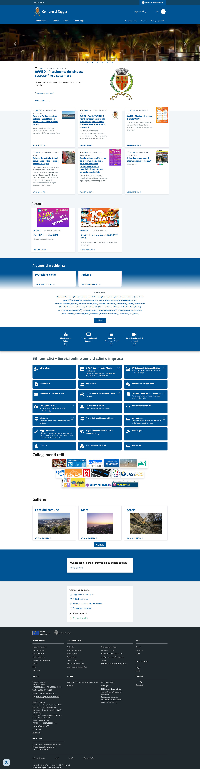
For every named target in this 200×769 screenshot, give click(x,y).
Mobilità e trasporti (107, 650)
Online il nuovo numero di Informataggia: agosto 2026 (139, 159)
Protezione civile (130, 21)
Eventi (138, 671)
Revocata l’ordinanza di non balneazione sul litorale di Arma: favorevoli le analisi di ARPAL (45, 120)
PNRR (136, 313)
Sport (86, 313)
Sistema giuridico (67, 313)
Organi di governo (38, 657)
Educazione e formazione (75, 663)
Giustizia (130, 303)
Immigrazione (139, 303)
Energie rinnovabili (85, 303)
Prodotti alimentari (109, 310)
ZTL (131, 313)
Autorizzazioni (71, 657)
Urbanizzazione (123, 313)
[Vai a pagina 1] (87, 62)
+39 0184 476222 (45, 690)
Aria (103, 297)
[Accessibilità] (6, 762)
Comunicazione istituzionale (127, 300)
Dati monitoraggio (38, 758)
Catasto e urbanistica (74, 660)
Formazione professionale (107, 303)
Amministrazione (41, 20)
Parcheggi (62, 310)
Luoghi (138, 667)
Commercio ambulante (109, 300)
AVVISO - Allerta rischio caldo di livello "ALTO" (139, 117)
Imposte (63, 307)
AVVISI (38, 152)
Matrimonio (117, 307)
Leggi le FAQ (105, 694)
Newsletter (139, 685)
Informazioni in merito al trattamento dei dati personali (82, 684)
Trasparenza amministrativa (108, 313)
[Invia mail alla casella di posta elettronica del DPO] (50, 744)
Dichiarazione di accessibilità (111, 689)
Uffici (34, 667)
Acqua (76, 297)
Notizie (138, 647)
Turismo (143, 21)
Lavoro (109, 307)
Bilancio (66, 300)
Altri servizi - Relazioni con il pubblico (114, 663)
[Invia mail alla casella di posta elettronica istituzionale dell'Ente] (46, 693)
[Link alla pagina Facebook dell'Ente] (137, 682)
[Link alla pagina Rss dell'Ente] (140, 682)
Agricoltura (83, 297)
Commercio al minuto (94, 300)
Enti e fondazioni (38, 653)
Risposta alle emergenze (133, 310)
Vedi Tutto (100, 545)
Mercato (125, 307)
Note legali (105, 685)
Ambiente (70, 647)
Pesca (84, 310)
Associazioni (139, 297)
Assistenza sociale (128, 297)
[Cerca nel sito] (162, 11)
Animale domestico (94, 297)
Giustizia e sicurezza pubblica (77, 667)
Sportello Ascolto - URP (40, 726)
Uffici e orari (36, 729)
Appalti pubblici (72, 653)
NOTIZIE (40, 68)
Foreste (94, 303)
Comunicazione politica (63, 303)
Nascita (137, 307)
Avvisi (138, 653)
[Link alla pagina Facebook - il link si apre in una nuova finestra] (143, 11)
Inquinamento (78, 307)
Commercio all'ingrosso (78, 300)
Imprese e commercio (108, 647)
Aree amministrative (39, 647)
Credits (71, 758)
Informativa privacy (108, 682)
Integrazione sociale (91, 307)
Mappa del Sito (88, 758)
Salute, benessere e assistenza (111, 653)
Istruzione (102, 307)
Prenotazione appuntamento (111, 699)
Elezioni (74, 303)
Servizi (66, 20)
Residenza (120, 310)
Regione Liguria (39, 2)
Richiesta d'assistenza (108, 702)
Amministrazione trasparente (111, 692)
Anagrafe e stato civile (74, 650)
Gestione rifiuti (121, 303)
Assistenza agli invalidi (113, 297)
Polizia (100, 310)
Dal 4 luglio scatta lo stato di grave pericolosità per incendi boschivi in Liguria (46, 161)
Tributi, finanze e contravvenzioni (112, 657)
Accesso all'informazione (64, 297)
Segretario (36, 670)
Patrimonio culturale (73, 310)
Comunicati (139, 650)
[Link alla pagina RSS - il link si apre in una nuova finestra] (145, 11)
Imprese (70, 307)
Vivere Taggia (79, 20)
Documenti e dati (38, 650)
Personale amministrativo (41, 660)
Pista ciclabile (91, 310)
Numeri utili (36, 732)
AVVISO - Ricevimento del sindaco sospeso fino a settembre (59, 74)
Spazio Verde (79, 313)
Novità (56, 20)
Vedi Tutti (100, 320)
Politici (34, 663)
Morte (131, 307)
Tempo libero (94, 313)
